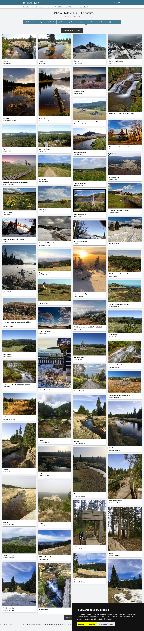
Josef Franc (77, 216)
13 (17, 624)
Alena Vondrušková (80, 124)
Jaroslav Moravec (114, 116)
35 (60, 624)
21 (33, 624)
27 (45, 624)
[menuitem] (29, 22)
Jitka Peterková (78, 185)
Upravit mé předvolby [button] (106, 624)
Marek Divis (112, 63)
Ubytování (42, 7)
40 (70, 624)
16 (23, 624)
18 (27, 624)
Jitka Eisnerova (43, 181)
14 (19, 624)
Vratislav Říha (43, 333)
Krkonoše (35, 7)
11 (13, 624)
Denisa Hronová (79, 391)
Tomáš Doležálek (44, 275)
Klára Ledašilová (79, 296)
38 (66, 624)
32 (55, 624)
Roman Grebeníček (45, 121)
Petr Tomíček (113, 337)
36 (62, 624)
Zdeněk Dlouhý (114, 276)
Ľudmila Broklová (44, 442)
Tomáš (5, 241)
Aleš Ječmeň (78, 93)
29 (49, 624)
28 (47, 624)
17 (25, 624)
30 (51, 624)
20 (31, 624)
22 (35, 624)
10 (12, 624)
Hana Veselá (7, 63)
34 (58, 624)
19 (29, 624)
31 (53, 624)
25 (41, 624)
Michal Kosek (78, 154)
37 (64, 624)
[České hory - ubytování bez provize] (32, 3)
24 (39, 624)
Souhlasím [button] (81, 624)
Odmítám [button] (92, 624)
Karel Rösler (78, 329)
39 (68, 624)
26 (43, 624)
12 (15, 624)
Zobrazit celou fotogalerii (72, 30)
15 (21, 624)
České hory (26, 7)
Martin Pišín (7, 151)
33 (57, 624)
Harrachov (50, 7)
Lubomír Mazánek (44, 390)
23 (37, 624)
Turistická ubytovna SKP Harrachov (66, 7)
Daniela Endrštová (115, 397)
